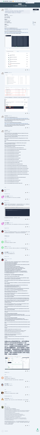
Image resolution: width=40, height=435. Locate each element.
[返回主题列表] (1, 1)
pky (5, 197)
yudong (6, 204)
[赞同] (26, 113)
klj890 (6, 260)
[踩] (27, 113)
